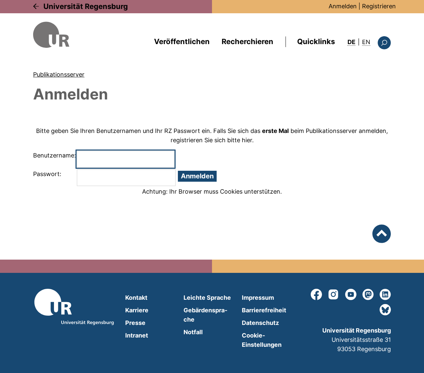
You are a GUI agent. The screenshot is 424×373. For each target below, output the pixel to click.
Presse (135, 322)
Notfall (193, 332)
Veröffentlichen (182, 41)
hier (247, 140)
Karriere (136, 310)
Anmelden (343, 6)
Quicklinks (316, 41)
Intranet (136, 335)
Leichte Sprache (207, 297)
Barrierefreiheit (264, 310)
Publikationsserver (58, 74)
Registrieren (379, 6)
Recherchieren (247, 41)
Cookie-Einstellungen (262, 340)
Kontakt (136, 297)
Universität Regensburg (85, 6)
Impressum (258, 297)
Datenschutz (260, 322)
